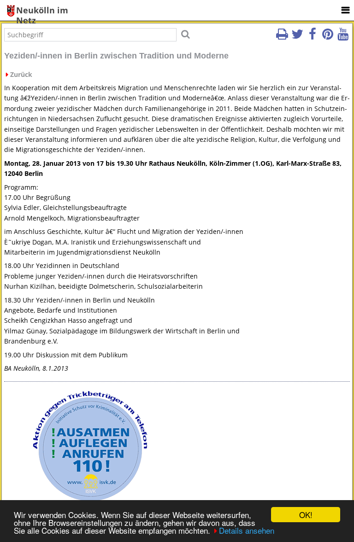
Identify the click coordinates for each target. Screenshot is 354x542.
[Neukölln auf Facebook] (312, 37)
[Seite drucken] (282, 37)
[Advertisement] (264, 447)
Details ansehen (246, 530)
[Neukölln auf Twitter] (297, 37)
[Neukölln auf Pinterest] (328, 37)
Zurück (21, 74)
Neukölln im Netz (42, 11)
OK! (306, 514)
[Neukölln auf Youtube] (343, 37)
